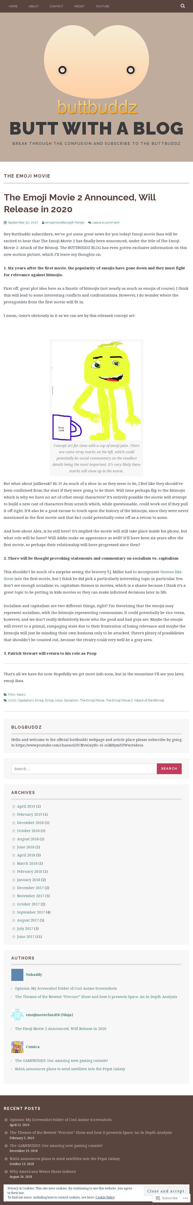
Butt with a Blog (96, 128)
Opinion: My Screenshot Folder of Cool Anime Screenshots (66, 988)
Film (11, 694)
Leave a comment (105, 222)
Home (13, 6)
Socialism (71, 700)
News (21, 694)
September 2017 (31, 912)
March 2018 (27, 863)
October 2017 (28, 904)
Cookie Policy (105, 1197)
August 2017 (28, 920)
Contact (56, 6)
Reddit (79, 6)
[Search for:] (84, 768)
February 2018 (29, 871)
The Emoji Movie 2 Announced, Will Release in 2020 (60, 1028)
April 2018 (26, 855)
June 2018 (25, 847)
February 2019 (29, 814)
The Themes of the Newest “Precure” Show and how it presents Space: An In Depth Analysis (96, 996)
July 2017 (25, 928)
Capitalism (26, 700)
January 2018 (28, 879)
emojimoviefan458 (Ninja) (64, 222)
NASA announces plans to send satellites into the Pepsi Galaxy (70, 1068)
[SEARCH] (183, 6)
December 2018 (30, 822)
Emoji (39, 700)
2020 (12, 700)
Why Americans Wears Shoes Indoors (43, 1171)
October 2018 (28, 830)
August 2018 (28, 839)
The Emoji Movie (92, 700)
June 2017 (25, 936)
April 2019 (26, 806)
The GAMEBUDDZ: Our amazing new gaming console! (61, 1060)
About (34, 6)
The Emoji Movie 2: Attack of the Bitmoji (135, 700)
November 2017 (30, 895)
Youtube (102, 6)
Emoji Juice (53, 700)
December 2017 (30, 887)
